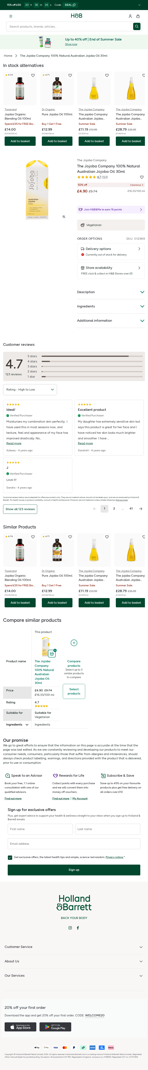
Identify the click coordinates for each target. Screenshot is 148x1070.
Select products (74, 691)
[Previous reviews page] (95, 509)
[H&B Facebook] (78, 928)
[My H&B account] (130, 16)
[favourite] (33, 75)
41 (131, 508)
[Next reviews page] (140, 509)
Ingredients (86, 306)
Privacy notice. (115, 857)
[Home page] (76, 16)
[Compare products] (74, 643)
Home (8, 55)
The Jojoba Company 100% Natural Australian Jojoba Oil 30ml (44, 672)
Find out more (122, 500)
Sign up (74, 870)
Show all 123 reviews (20, 509)
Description (86, 292)
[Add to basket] (52, 653)
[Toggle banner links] (139, 5)
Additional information (94, 320)
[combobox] (69, 26)
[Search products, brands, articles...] (137, 26)
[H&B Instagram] (70, 928)
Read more (13, 443)
